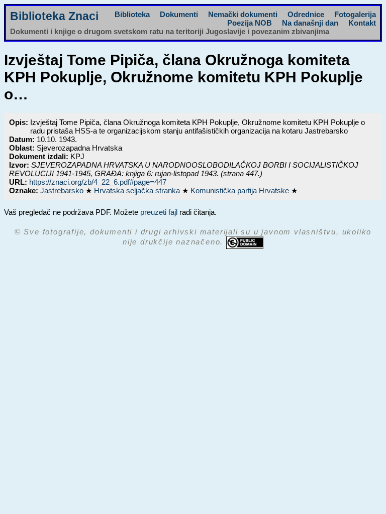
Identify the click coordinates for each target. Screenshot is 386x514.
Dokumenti (179, 14)
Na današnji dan (310, 23)
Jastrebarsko (62, 190)
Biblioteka (132, 14)
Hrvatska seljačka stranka (138, 190)
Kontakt (362, 23)
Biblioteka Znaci (54, 16)
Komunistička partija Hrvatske (240, 190)
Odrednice (305, 14)
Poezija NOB (249, 23)
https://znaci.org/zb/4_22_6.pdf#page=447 (97, 182)
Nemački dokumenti (242, 14)
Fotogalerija (355, 14)
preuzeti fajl (158, 212)
